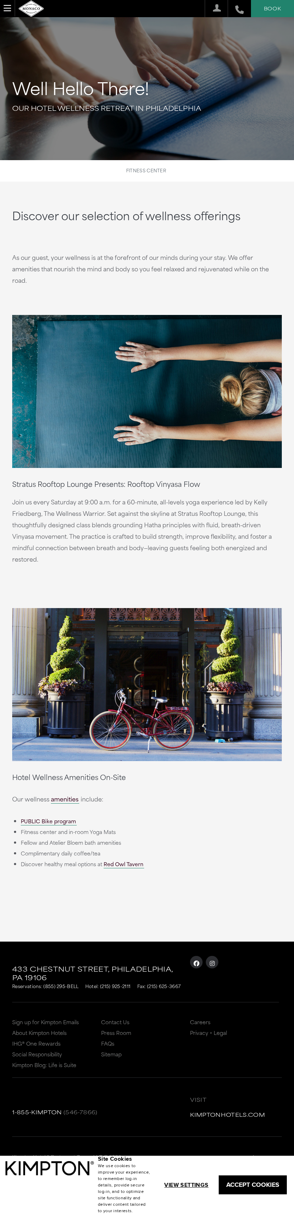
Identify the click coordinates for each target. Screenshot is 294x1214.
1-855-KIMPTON (37, 1112)
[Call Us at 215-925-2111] (236, 8)
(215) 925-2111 (115, 986)
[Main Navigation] (7, 8)
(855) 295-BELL (61, 986)
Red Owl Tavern (123, 864)
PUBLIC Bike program (48, 821)
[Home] (31, 7)
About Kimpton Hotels (39, 1032)
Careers (200, 1022)
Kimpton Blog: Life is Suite (44, 1065)
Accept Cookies (252, 1184)
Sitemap (111, 1054)
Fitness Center (146, 170)
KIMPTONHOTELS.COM (227, 1114)
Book (272, 8)
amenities (65, 798)
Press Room (116, 1032)
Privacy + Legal (208, 1032)
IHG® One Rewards (36, 1043)
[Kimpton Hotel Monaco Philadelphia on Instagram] (212, 962)
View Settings (186, 1185)
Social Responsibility (37, 1054)
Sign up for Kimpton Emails (45, 1022)
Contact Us (115, 1022)
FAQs (107, 1043)
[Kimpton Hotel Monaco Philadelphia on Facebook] (196, 962)
